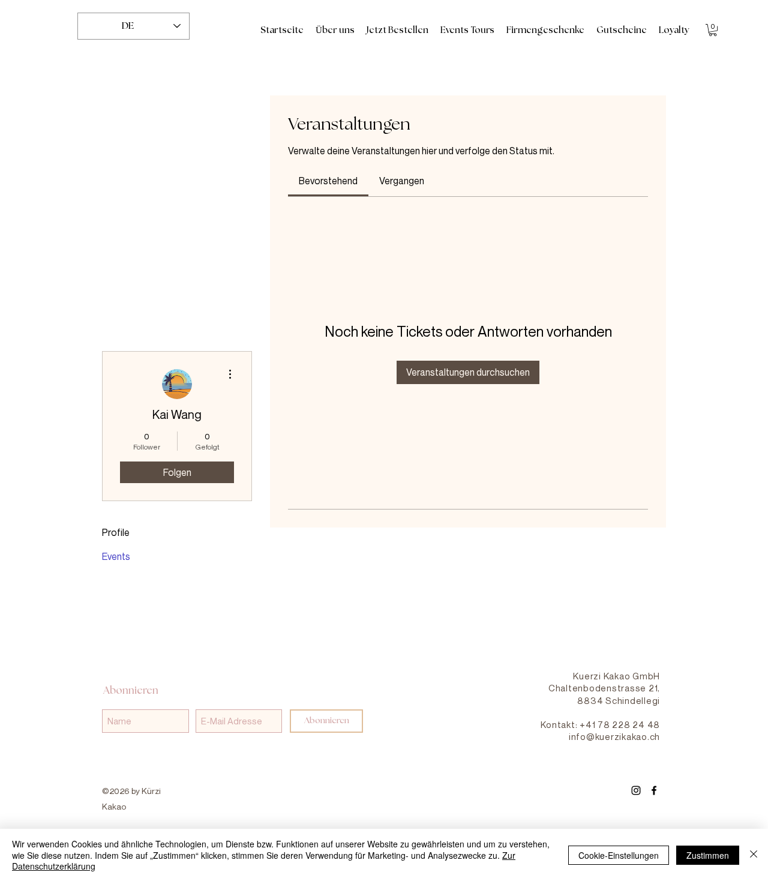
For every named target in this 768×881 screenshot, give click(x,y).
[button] (713, 30)
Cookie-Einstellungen (618, 855)
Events (116, 556)
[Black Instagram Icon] (636, 790)
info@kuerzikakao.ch (614, 736)
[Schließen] (753, 854)
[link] (328, 181)
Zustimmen (707, 855)
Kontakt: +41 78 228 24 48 (600, 724)
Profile (116, 532)
